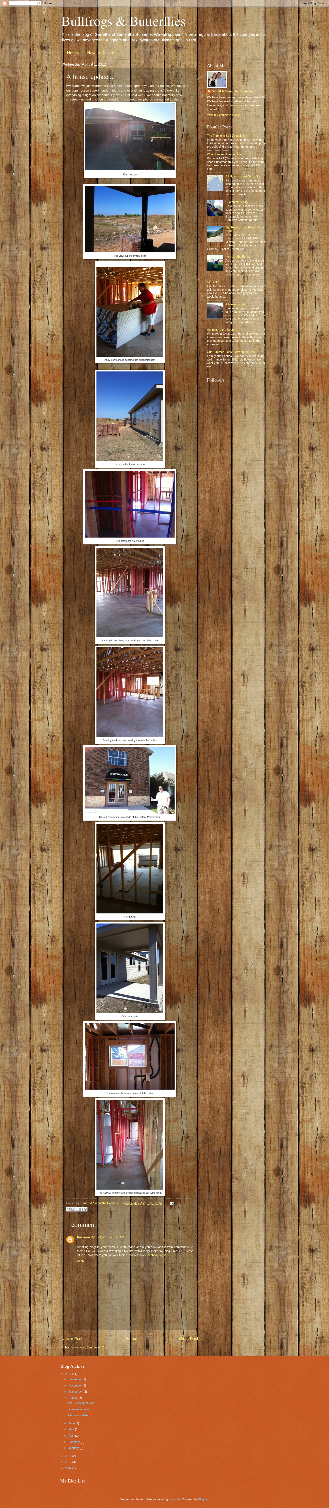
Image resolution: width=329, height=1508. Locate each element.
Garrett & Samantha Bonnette (232, 91)
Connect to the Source (221, 329)
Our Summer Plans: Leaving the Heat (231, 352)
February (74, 1442)
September (75, 1391)
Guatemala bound (79, 1409)
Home (72, 52)
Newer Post (72, 1338)
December (75, 1379)
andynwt (174, 1499)
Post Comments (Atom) (95, 1347)
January (74, 1448)
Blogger (203, 1499)
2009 (68, 1468)
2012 (68, 1374)
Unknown (83, 1237)
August (73, 1397)
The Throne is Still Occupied (225, 135)
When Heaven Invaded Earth (225, 154)
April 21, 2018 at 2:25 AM (107, 1237)
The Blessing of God (81, 1403)
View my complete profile (223, 115)
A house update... (236, 304)
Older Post (188, 1338)
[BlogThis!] (72, 1209)
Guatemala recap (236, 202)
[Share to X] (77, 1209)
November (75, 1385)
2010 (68, 1462)
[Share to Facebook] (81, 1209)
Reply (80, 1261)
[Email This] (68, 1209)
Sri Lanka (213, 282)
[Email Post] (171, 1203)
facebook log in (156, 1255)
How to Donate (100, 52)
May (71, 1429)
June (72, 1423)
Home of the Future (237, 256)
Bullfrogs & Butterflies (124, 21)
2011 (68, 1456)
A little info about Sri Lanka (242, 176)
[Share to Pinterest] (85, 1209)
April (71, 1435)
